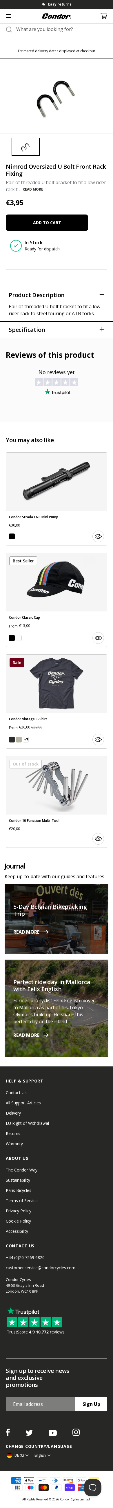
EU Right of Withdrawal (27, 1123)
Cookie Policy (18, 1221)
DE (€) (19, 1455)
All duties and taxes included (59, 4)
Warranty (14, 1143)
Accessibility (17, 1231)
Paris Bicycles (18, 1190)
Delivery (13, 1113)
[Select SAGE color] (19, 739)
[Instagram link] (76, 1434)
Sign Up (91, 1404)
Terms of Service (22, 1200)
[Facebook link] (8, 1434)
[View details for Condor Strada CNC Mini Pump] (56, 499)
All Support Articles (23, 1103)
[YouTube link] (53, 1434)
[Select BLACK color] (12, 536)
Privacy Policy (18, 1211)
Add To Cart (47, 222)
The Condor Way (21, 1170)
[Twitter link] (29, 1434)
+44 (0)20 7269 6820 (25, 1257)
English (40, 1455)
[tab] (56, 4)
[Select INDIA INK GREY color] (12, 739)
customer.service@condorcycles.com (40, 1267)
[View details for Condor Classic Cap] (56, 600)
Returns (13, 1133)
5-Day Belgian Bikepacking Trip (50, 910)
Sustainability (18, 1180)
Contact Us (16, 1092)
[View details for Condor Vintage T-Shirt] (56, 701)
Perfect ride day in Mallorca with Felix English (51, 985)
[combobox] (61, 29)
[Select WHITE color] (19, 638)
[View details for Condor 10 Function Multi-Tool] (56, 802)
